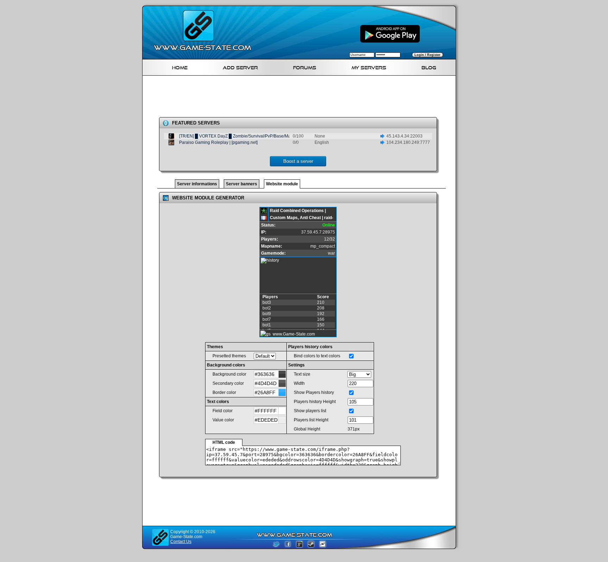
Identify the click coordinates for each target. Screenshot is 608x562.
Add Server (240, 66)
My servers (369, 66)
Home (180, 66)
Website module (282, 183)
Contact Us (180, 541)
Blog (429, 66)
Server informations (197, 183)
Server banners (241, 183)
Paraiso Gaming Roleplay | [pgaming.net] (218, 142)
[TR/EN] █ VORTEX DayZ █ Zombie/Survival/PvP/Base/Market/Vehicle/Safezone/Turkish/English (271, 136)
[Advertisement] (302, 98)
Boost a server (298, 161)
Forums (304, 66)
